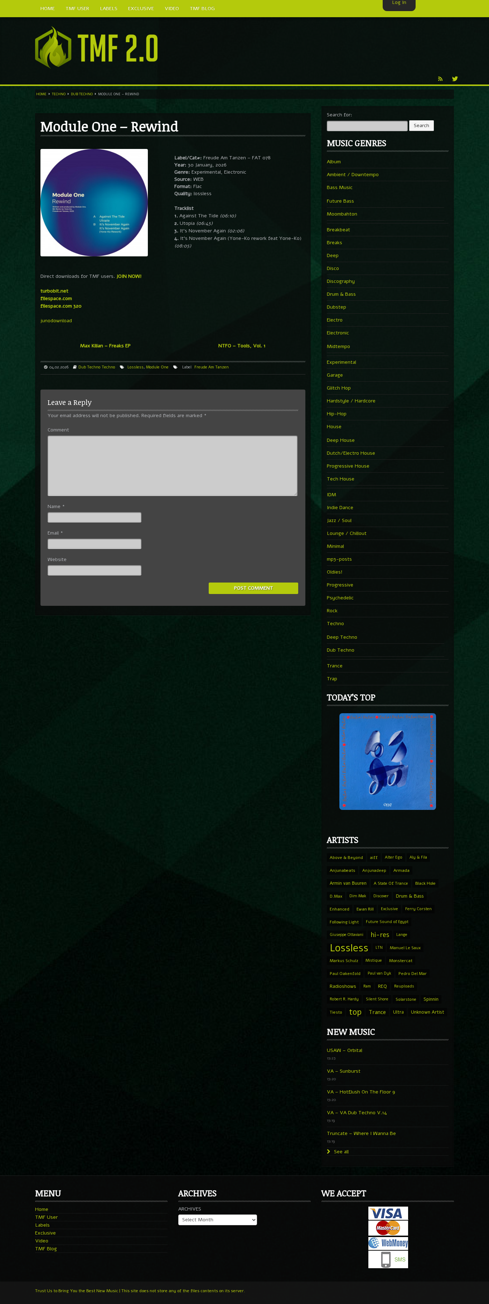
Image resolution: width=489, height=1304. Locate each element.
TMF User (46, 1217)
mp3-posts (339, 559)
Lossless (135, 367)
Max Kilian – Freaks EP (105, 345)
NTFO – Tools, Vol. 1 (242, 345)
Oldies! (335, 572)
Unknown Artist (427, 1012)
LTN (379, 947)
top (355, 1012)
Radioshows (343, 986)
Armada (401, 870)
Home (41, 94)
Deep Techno (342, 637)
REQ (382, 986)
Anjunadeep (374, 870)
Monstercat (400, 960)
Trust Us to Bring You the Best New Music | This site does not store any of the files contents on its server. (140, 1291)
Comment (58, 429)
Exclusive (389, 909)
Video (41, 1240)
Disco (333, 268)
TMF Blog (46, 1248)
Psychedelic (340, 597)
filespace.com (56, 298)
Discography (341, 281)
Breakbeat (338, 229)
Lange (401, 934)
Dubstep (336, 307)
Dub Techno (82, 94)
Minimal (335, 546)
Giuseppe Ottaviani (346, 934)
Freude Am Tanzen (211, 367)
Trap (332, 678)
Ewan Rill (365, 909)
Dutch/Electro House (351, 453)
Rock (332, 610)
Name (56, 506)
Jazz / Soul (339, 520)
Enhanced (339, 909)
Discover (381, 896)
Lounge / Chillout (347, 533)
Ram (367, 986)
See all (341, 1151)
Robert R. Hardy (344, 999)
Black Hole (425, 883)
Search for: (339, 114)
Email (55, 533)
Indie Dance (340, 507)
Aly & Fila (418, 857)
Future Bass (340, 201)
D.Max (336, 896)
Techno (59, 94)
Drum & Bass (341, 294)
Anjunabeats (342, 870)
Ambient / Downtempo (353, 174)
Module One (157, 367)
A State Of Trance (391, 883)
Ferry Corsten (418, 909)
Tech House (340, 478)
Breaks (334, 242)
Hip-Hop (337, 413)
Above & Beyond (346, 857)
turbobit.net (54, 291)
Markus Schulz (344, 960)
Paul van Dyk (379, 973)
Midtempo (338, 346)
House (334, 426)
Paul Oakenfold (345, 973)
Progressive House (348, 466)
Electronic (338, 332)
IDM (331, 494)
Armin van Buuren (348, 883)
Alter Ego (393, 857)
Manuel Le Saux (405, 948)
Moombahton (342, 214)
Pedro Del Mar (412, 973)
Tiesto (336, 1012)
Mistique (373, 960)
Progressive (340, 584)
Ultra (398, 1012)
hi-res (380, 935)
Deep (333, 255)
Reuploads (404, 986)
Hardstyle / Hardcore (351, 400)
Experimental (341, 362)
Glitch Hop (339, 388)
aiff (374, 857)
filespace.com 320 (61, 306)
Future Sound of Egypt (387, 921)
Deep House (341, 440)
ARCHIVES (189, 1209)
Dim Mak (357, 896)
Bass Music (340, 187)
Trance (335, 665)
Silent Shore (377, 999)
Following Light (344, 922)
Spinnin (431, 999)
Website (57, 559)
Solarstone (406, 999)
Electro (335, 320)
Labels (42, 1225)
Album (334, 161)
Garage (335, 375)
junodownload (56, 320)
